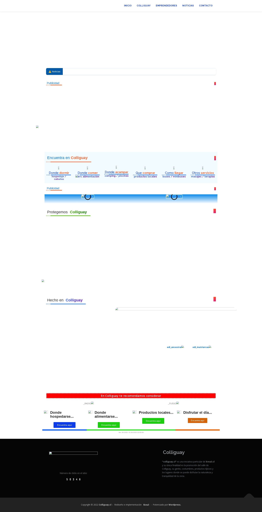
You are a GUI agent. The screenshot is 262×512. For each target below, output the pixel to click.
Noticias (188, 5)
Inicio (128, 5)
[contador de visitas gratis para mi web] (73, 479)
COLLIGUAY (144, 5)
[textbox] (131, 256)
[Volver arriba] (249, 497)
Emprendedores (166, 5)
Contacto (206, 5)
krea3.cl (210, 461)
